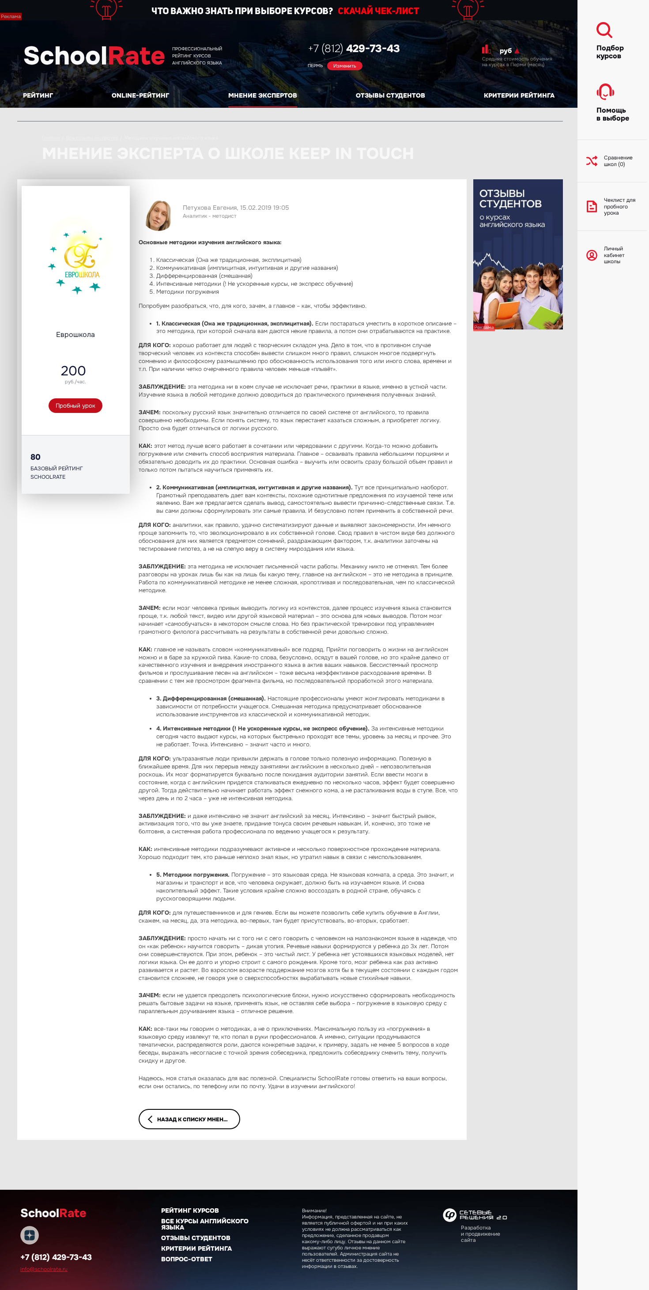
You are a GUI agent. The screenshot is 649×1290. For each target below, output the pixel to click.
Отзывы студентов (390, 95)
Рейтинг (38, 95)
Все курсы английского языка (205, 1224)
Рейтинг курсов (190, 1210)
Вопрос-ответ (186, 1259)
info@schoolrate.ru (44, 1269)
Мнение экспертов (262, 95)
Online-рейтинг (140, 95)
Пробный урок (75, 405)
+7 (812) (354, 48)
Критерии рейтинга (519, 95)
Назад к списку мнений (194, 1119)
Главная (51, 138)
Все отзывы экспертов (92, 138)
